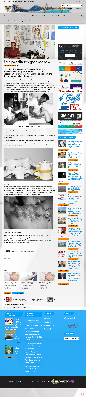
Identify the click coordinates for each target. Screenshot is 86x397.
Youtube (79, 1)
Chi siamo (7, 1)
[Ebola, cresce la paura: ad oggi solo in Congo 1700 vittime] (62, 165)
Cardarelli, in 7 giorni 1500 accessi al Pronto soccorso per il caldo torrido (75, 210)
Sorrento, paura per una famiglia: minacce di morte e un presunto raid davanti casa (75, 144)
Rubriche (18, 16)
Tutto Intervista (61, 16)
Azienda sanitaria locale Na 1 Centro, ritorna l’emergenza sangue (75, 254)
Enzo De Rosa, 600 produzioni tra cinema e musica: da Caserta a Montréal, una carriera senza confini (70, 177)
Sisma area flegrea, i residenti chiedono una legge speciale (75, 188)
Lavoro (26, 16)
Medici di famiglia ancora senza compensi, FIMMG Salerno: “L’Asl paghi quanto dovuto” (75, 265)
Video (52, 16)
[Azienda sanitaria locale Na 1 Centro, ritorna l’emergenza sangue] (62, 254)
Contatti (14, 1)
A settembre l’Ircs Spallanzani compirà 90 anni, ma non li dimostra (75, 220)
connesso (12, 307)
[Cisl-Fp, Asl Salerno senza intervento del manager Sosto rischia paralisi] (62, 155)
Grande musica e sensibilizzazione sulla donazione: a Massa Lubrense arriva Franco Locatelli (69, 277)
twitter (76, 1)
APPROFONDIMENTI (18, 293)
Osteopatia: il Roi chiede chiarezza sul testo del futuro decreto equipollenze (28, 284)
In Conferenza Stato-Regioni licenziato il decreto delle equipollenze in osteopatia (11, 284)
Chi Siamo (48, 319)
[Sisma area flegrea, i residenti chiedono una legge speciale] (62, 189)
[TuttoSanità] (4, 15)
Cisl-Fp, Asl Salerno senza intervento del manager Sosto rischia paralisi (75, 155)
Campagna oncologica (17, 337)
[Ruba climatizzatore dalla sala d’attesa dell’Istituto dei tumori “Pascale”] (62, 244)
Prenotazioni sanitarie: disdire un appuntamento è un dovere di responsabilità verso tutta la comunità (70, 199)
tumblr (82, 1)
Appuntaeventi (26, 21)
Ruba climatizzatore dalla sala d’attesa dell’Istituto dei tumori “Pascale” (75, 244)
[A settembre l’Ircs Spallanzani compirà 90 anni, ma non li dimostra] (62, 220)
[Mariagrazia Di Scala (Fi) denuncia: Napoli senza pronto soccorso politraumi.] (9, 321)
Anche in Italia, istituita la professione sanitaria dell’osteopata (45, 284)
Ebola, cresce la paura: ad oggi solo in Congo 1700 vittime (75, 165)
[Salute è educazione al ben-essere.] (9, 350)
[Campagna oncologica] (9, 337)
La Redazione (22, 1)
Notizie (10, 16)
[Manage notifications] (82, 394)
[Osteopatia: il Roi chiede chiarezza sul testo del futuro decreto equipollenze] (29, 276)
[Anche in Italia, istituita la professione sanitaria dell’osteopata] (47, 276)
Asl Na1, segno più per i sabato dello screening (38, 300)
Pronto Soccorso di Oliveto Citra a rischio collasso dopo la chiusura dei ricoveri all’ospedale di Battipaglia (70, 232)
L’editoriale (45, 16)
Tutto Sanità (16, 381)
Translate (79, 8)
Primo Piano (35, 16)
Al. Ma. (19, 65)
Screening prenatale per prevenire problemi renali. (19, 300)
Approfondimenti (13, 21)
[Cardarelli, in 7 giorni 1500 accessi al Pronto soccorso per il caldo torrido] (62, 210)
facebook (74, 1)
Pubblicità (31, 1)
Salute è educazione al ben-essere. (17, 351)
